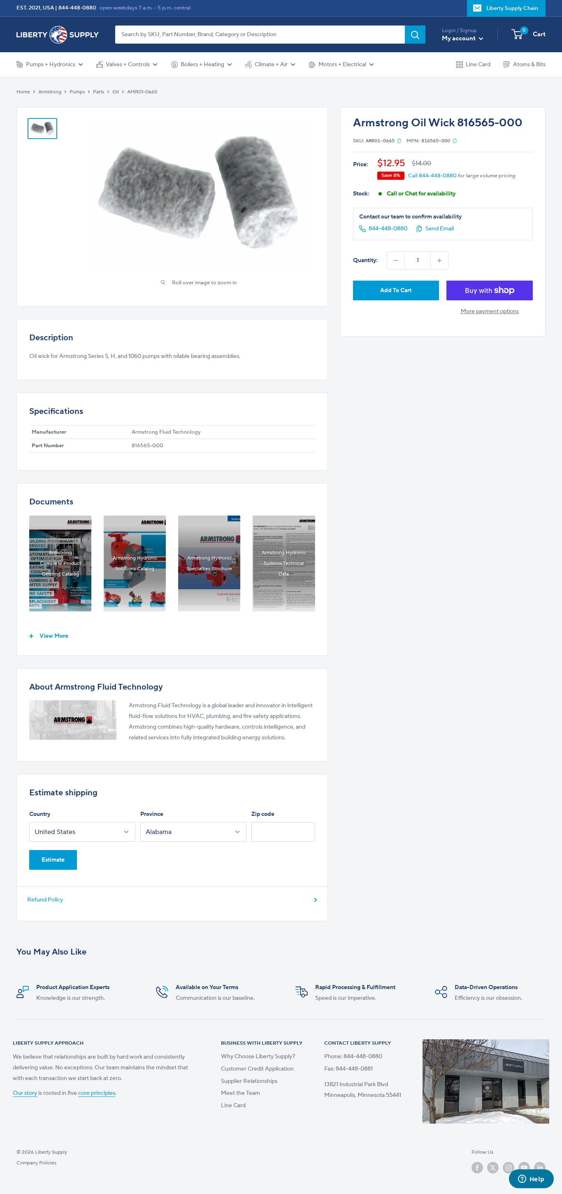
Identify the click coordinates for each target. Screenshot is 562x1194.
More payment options (490, 311)
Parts (98, 92)
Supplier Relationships (249, 1081)
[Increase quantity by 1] (439, 260)
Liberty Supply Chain (512, 8)
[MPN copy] (455, 140)
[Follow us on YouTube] (524, 1167)
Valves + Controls (128, 64)
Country (39, 814)
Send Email (439, 228)
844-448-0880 (77, 8)
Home (23, 92)
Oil (115, 92)
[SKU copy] (399, 140)
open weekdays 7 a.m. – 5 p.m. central (145, 8)
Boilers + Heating (202, 64)
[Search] (415, 35)
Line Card (478, 64)
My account (459, 38)
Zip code (262, 814)
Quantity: (365, 260)
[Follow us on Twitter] (493, 1167)
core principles (96, 1093)
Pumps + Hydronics (50, 64)
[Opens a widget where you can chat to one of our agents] (531, 1179)
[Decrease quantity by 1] (395, 260)
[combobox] (260, 35)
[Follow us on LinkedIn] (540, 1167)
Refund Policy (45, 900)
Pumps (77, 92)
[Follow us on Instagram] (508, 1167)
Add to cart (395, 290)
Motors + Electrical (342, 64)
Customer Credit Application (257, 1069)
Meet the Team (240, 1093)
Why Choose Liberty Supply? (258, 1056)
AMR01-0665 (142, 92)
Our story (25, 1093)
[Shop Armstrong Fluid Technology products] (72, 719)
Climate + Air (271, 64)
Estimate (53, 860)
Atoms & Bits (529, 64)
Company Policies (36, 1163)
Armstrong (49, 92)
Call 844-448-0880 (432, 175)
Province (151, 814)
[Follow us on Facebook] (477, 1167)
